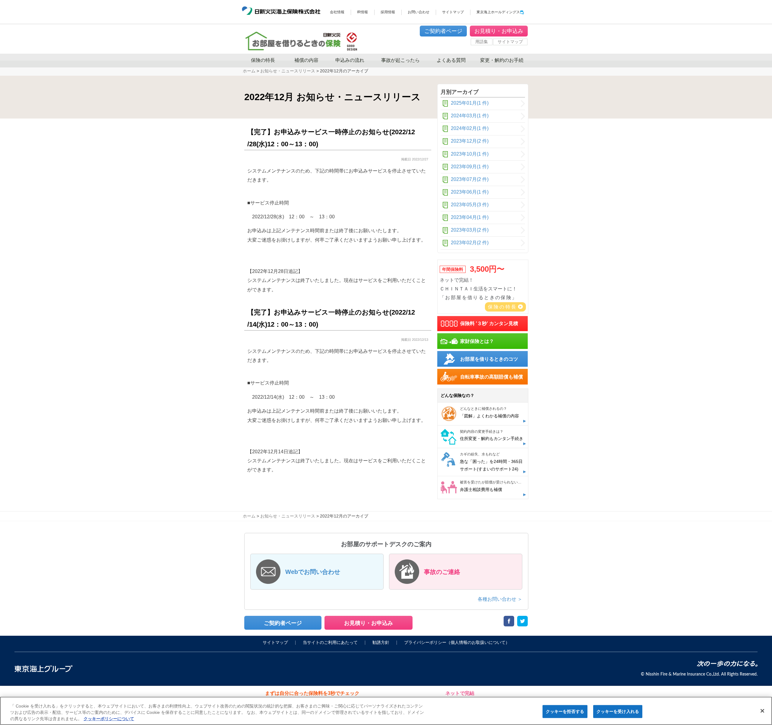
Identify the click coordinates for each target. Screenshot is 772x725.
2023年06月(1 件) (470, 192)
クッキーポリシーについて (109, 718)
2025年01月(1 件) (470, 103)
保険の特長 (263, 60)
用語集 (481, 41)
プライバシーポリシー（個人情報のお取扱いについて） (457, 643)
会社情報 (337, 12)
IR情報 (362, 12)
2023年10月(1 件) (470, 154)
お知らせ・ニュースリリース (287, 516)
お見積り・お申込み (498, 31)
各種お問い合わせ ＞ (500, 599)
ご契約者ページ (443, 31)
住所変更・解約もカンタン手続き (491, 438)
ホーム (249, 516)
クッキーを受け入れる (617, 711)
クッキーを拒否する (565, 711)
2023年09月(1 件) (470, 166)
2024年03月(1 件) (470, 115)
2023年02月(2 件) (470, 242)
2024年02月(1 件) (470, 128)
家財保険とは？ (477, 341)
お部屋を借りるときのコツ (489, 359)
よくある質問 (451, 60)
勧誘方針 (380, 643)
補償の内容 (306, 60)
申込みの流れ (349, 60)
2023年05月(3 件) (470, 204)
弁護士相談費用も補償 (481, 489)
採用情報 (388, 12)
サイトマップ (453, 12)
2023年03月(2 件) (470, 230)
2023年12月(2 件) (470, 141)
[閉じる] (762, 710)
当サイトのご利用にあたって (330, 643)
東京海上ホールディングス (498, 12)
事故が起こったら (400, 60)
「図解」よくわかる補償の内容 (489, 415)
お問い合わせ (418, 12)
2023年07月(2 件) (470, 179)
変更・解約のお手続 (502, 60)
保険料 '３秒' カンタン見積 (489, 323)
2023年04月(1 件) (470, 217)
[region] (386, 711)
